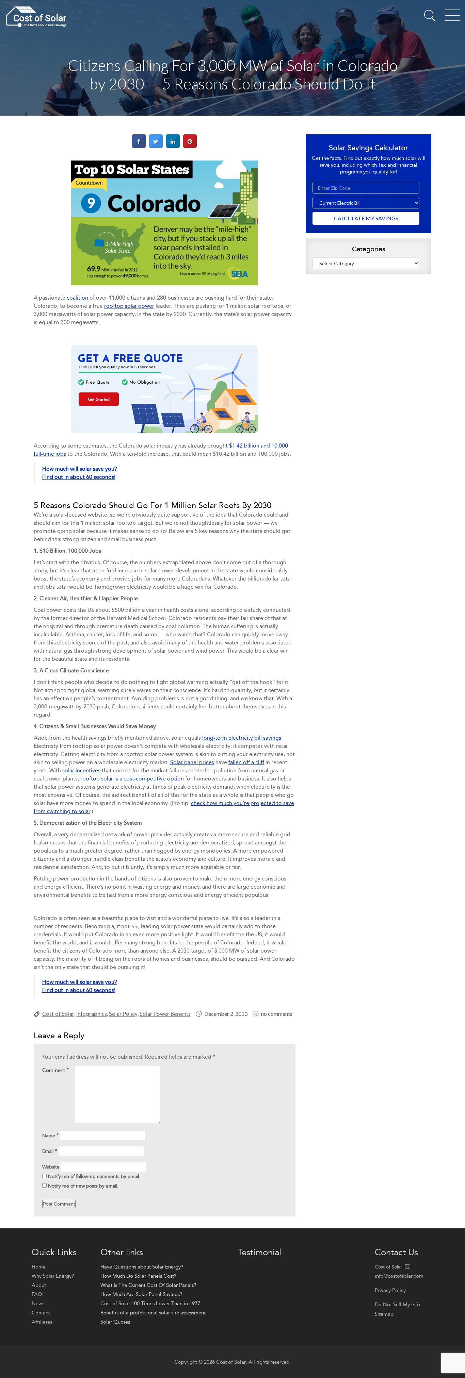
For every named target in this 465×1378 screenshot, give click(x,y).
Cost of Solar (58, 1014)
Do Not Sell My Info (397, 1304)
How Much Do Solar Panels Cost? (138, 1276)
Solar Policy (123, 1014)
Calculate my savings (366, 218)
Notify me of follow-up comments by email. (94, 1176)
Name (50, 1135)
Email (49, 1151)
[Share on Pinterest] (190, 146)
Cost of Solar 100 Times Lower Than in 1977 (150, 1303)
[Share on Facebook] (139, 146)
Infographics (91, 1014)
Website (51, 1167)
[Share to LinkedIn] (173, 146)
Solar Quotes (115, 1322)
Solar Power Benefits (165, 1014)
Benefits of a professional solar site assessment (153, 1313)
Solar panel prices (192, 762)
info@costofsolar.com (399, 1276)
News (38, 1303)
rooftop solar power (129, 306)
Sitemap (384, 1314)
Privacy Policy (390, 1290)
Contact (41, 1313)
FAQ (37, 1294)
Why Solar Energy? (53, 1276)
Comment (55, 1070)
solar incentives (81, 770)
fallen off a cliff (246, 762)
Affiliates (42, 1322)
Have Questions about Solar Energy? (141, 1267)
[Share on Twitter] (156, 146)
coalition (77, 298)
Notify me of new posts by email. (83, 1186)
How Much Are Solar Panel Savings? (141, 1294)
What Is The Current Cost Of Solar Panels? (148, 1285)
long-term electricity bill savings (241, 738)
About (39, 1285)
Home (39, 1267)
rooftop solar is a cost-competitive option (132, 778)
